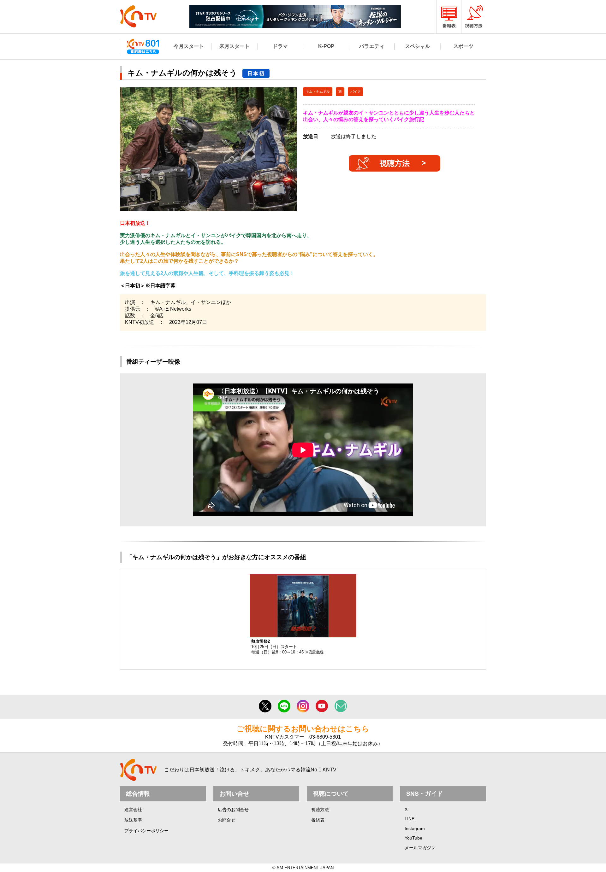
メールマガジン (420, 847)
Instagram (415, 828)
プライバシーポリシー (146, 830)
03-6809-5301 (325, 737)
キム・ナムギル (318, 91)
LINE (409, 818)
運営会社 (133, 809)
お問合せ (226, 819)
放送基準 (133, 819)
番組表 (317, 819)
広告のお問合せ (233, 809)
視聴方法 (394, 163)
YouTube (413, 837)
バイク (355, 91)
